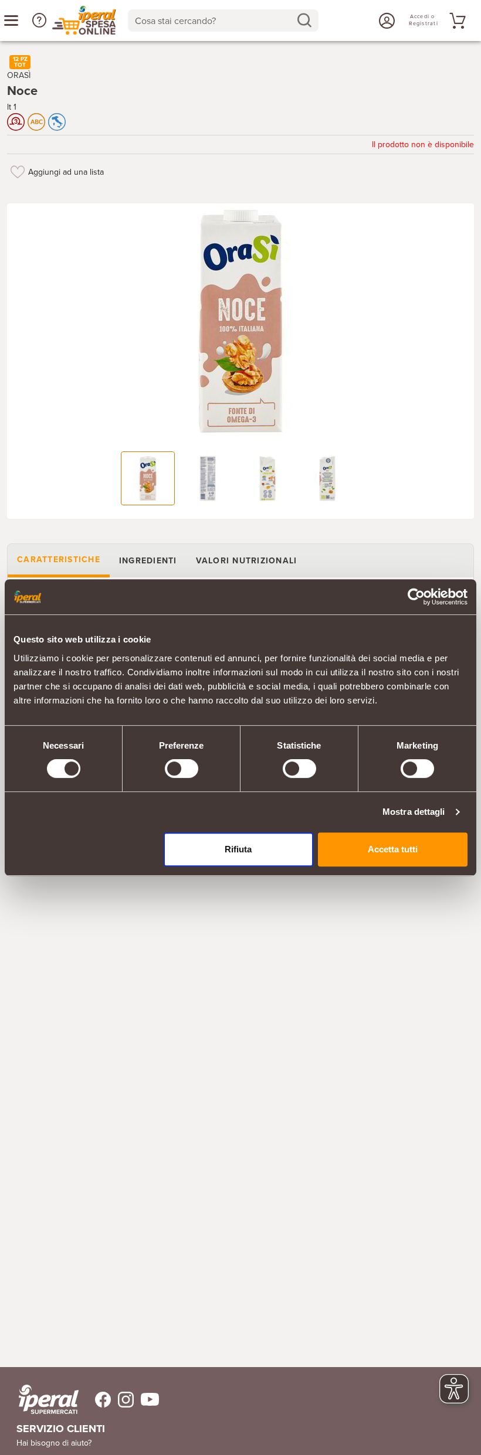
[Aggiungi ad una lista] (17, 171)
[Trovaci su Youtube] (146, 1400)
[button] (39, 20)
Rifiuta (238, 849)
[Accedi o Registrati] (385, 20)
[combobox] (223, 20)
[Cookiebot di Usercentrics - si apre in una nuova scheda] (416, 597)
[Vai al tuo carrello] (456, 20)
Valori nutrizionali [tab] (246, 561)
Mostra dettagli (413, 812)
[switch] (181, 768)
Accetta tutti (393, 849)
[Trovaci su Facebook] (96, 1400)
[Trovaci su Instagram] (122, 1400)
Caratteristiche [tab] (58, 560)
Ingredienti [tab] (148, 561)
